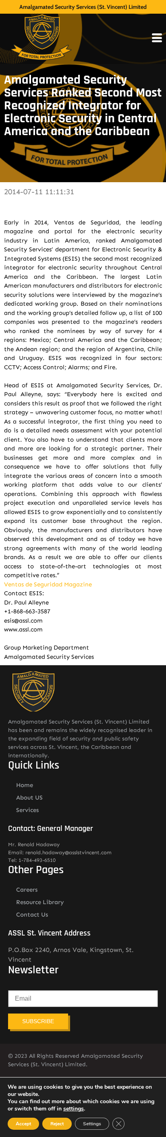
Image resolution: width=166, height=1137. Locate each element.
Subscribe (38, 1021)
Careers (26, 889)
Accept (23, 1124)
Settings (92, 1124)
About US (29, 797)
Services (27, 810)
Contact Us (32, 914)
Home (24, 785)
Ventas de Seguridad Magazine (48, 584)
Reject (57, 1124)
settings (73, 1108)
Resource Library (40, 902)
